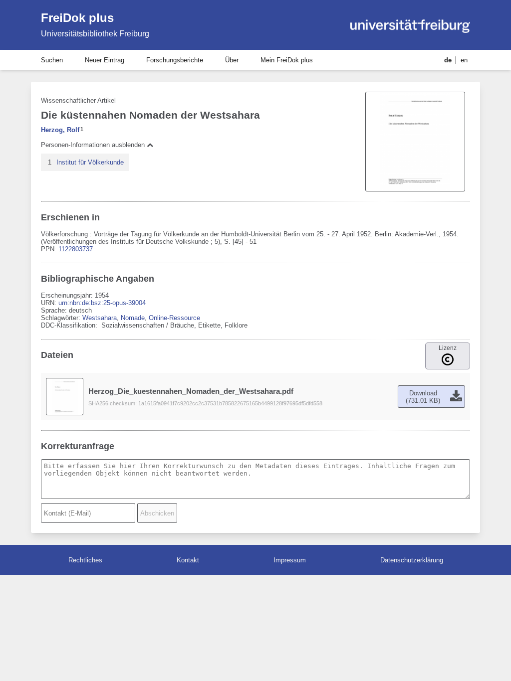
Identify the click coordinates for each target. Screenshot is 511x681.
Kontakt (188, 560)
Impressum (289, 560)
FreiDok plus (77, 17)
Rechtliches (85, 560)
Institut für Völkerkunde (90, 162)
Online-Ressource (174, 318)
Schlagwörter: (61, 318)
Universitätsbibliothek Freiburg (95, 33)
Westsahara (99, 318)
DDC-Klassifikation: (70, 325)
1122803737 (75, 249)
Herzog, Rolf (60, 130)
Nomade (133, 318)
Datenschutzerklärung (411, 560)
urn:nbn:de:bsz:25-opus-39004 (102, 303)
